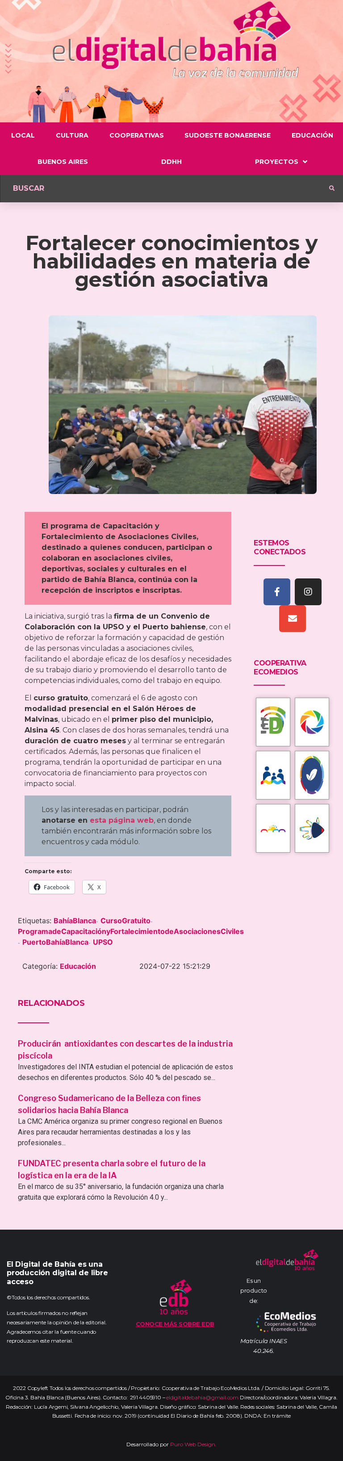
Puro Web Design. (193, 1444)
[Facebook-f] (277, 591)
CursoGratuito (125, 920)
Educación (78, 966)
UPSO (103, 942)
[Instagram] (308, 591)
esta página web (122, 820)
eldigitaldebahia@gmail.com (202, 1397)
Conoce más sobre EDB (175, 1323)
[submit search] (332, 188)
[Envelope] (292, 618)
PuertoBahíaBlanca (55, 942)
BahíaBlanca (75, 920)
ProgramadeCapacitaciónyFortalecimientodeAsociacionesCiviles (131, 931)
